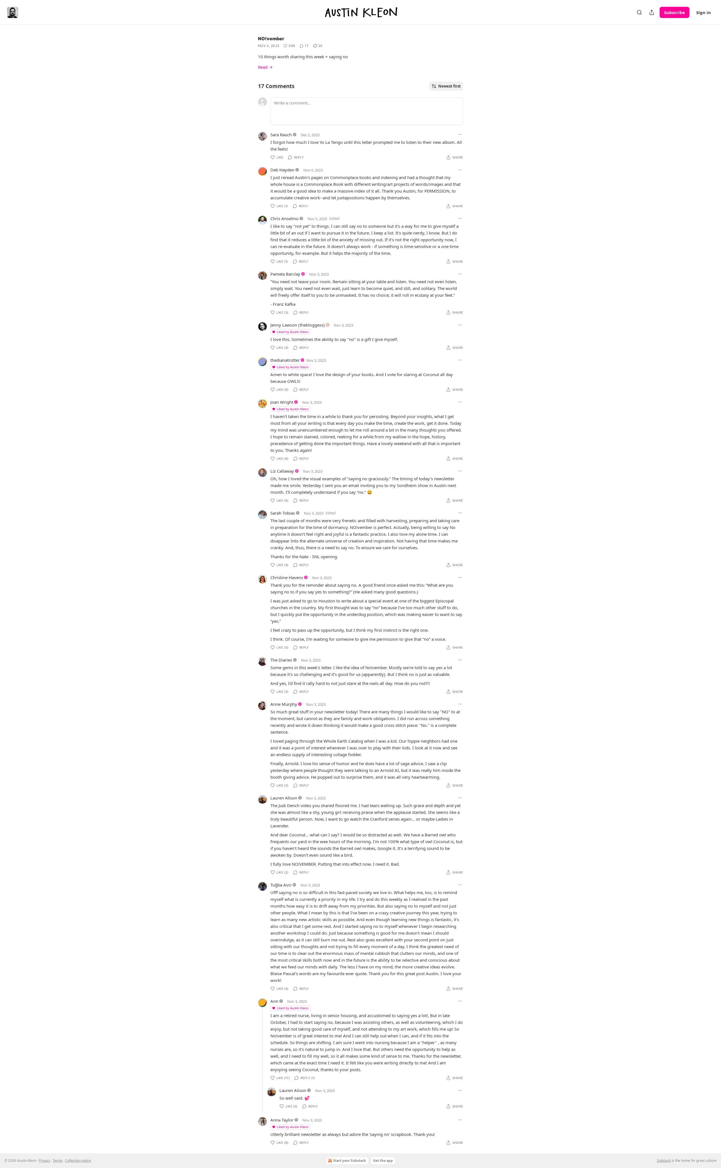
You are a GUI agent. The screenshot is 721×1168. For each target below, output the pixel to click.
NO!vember (271, 38)
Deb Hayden (282, 170)
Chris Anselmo (284, 218)
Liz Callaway (282, 471)
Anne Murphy (283, 704)
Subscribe (674, 12)
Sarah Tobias (282, 513)
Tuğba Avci (280, 885)
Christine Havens (286, 577)
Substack (664, 1160)
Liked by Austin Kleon (293, 332)
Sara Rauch (281, 134)
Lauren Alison (283, 798)
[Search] (639, 12)
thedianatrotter (285, 360)
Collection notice (78, 1160)
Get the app (383, 1160)
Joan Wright (281, 402)
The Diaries (281, 660)
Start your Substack (349, 1160)
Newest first (449, 86)
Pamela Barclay (285, 274)
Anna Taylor (281, 1120)
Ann (274, 1001)
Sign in (703, 12)
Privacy (44, 1160)
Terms (58, 1160)
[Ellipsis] (460, 134)
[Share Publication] (651, 12)
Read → (265, 67)
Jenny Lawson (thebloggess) (297, 325)
